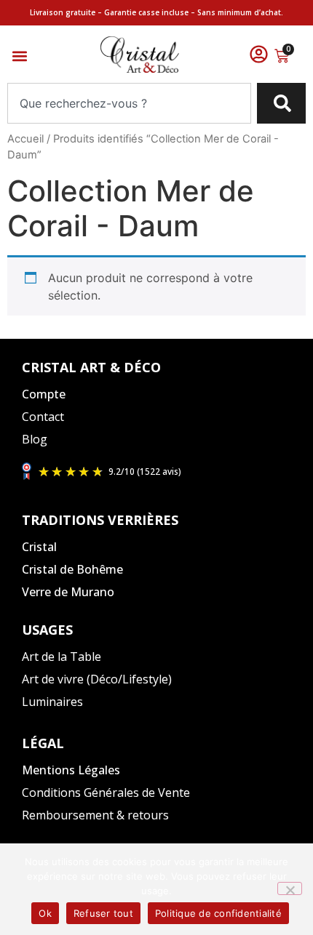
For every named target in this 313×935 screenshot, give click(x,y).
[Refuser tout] (289, 888)
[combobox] (129, 103)
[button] (19, 56)
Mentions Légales (71, 770)
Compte (44, 394)
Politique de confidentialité (218, 913)
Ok (45, 913)
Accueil (25, 138)
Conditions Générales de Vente (106, 792)
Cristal (39, 547)
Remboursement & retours (95, 815)
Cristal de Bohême (72, 569)
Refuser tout (103, 913)
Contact (43, 417)
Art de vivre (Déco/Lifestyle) (97, 679)
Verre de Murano (68, 592)
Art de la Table (61, 657)
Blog (34, 439)
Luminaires (52, 702)
